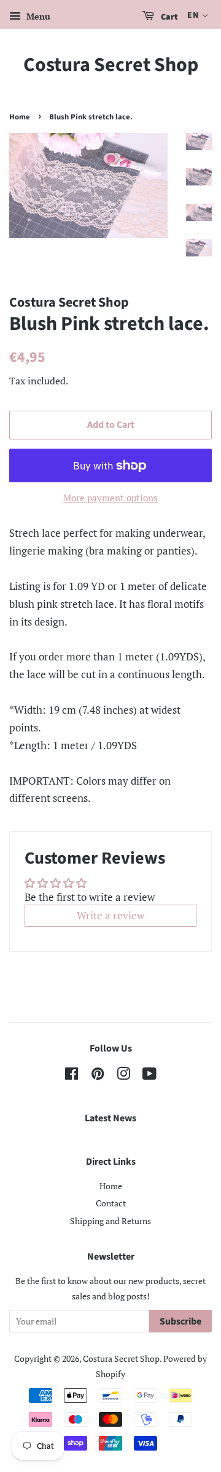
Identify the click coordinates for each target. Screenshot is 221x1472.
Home (19, 116)
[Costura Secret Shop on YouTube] (149, 1076)
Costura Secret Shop (110, 65)
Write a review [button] (110, 915)
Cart (168, 17)
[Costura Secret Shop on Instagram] (123, 1076)
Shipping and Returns (110, 1221)
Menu (37, 16)
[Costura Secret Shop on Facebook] (71, 1076)
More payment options (110, 497)
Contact (111, 1203)
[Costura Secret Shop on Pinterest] (97, 1076)
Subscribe (180, 1321)
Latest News (110, 1118)
